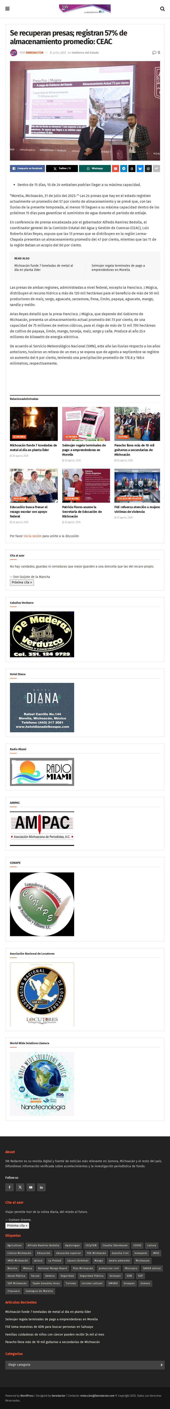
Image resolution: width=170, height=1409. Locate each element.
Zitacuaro (14, 1291)
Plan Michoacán (83, 1268)
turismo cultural (92, 1283)
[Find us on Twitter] (20, 1187)
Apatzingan (72, 1245)
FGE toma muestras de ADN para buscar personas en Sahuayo (49, 1327)
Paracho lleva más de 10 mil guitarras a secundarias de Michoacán (134, 450)
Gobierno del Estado (85, 52)
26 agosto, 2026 (72, 522)
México (27, 1268)
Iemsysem (141, 1253)
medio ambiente (119, 1260)
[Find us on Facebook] (9, 1187)
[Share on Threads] (131, 168)
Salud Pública (16, 1275)
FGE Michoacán (96, 1253)
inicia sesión (33, 536)
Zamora (145, 1283)
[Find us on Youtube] (31, 1187)
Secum (35, 1275)
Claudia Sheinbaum (115, 1245)
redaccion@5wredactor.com (97, 1395)
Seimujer (115, 1275)
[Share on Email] (115, 168)
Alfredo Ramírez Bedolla (43, 1245)
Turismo (71, 1283)
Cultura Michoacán (19, 1253)
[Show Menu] (7, 9)
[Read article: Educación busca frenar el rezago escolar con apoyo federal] (34, 486)
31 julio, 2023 (58, 52)
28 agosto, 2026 (20, 456)
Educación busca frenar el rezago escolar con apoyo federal (28, 511)
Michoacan (142, 1260)
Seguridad (67, 1275)
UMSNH (113, 1283)
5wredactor (34, 52)
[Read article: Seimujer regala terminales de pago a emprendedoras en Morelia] (86, 424)
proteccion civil (109, 1268)
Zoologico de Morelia (39, 1291)
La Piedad (54, 1260)
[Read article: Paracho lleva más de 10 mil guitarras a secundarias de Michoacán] (138, 424)
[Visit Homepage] (85, 8)
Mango (99, 1260)
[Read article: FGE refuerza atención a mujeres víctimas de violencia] (138, 486)
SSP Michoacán (17, 1283)
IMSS (156, 1253)
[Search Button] (162, 9)
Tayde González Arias (46, 1283)
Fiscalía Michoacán (129, 498)
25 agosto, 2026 (124, 517)
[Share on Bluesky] (140, 168)
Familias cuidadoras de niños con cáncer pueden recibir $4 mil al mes (54, 1334)
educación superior (68, 1253)
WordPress (27, 1395)
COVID (137, 1245)
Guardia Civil (120, 1253)
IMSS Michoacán (18, 1260)
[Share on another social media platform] (156, 168)
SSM (129, 1275)
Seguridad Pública (92, 1275)
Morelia (12, 1268)
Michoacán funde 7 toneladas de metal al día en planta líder (48, 1312)
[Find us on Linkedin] (41, 1187)
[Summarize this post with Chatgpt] (148, 168)
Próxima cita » (22, 582)
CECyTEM (91, 1245)
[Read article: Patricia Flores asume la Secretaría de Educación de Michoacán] (86, 486)
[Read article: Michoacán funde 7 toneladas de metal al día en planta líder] (34, 424)
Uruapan (129, 1283)
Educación (20, 498)
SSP (140, 1275)
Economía (19, 437)
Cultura (123, 437)
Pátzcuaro (131, 1268)
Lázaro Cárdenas (78, 1260)
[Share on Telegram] (123, 168)
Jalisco (38, 1260)
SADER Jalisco (152, 1268)
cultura (151, 1245)
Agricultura (15, 1245)
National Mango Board (52, 1268)
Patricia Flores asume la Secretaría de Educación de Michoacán (82, 511)
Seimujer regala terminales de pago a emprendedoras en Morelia (84, 450)
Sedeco (50, 1275)
